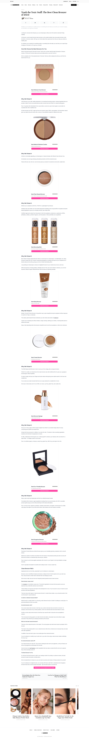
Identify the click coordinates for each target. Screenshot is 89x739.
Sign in (70, 1)
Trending (50, 4)
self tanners (32, 648)
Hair (37, 4)
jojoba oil (56, 317)
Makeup (33, 4)
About (26, 4)
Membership (66, 1)
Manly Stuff (56, 4)
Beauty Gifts (45, 4)
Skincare (29, 4)
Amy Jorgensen (28, 17)
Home (22, 4)
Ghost (51, 736)
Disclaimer (61, 4)
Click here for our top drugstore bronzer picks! (44, 667)
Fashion (40, 4)
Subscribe (74, 1)
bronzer (25, 584)
